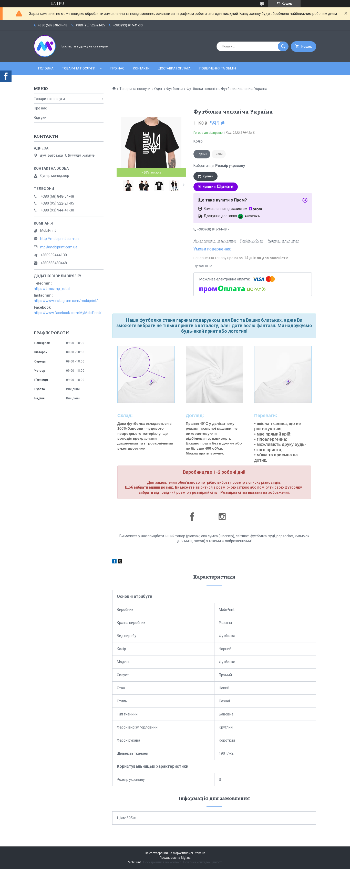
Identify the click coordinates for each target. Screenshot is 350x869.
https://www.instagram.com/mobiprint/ (66, 301)
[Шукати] (283, 46)
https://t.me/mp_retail (52, 289)
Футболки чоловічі (202, 89)
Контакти (141, 68)
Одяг (158, 89)
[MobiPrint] (45, 56)
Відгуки (40, 118)
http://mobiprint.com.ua (59, 239)
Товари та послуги (78, 68)
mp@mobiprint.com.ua (58, 247)
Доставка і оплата (174, 68)
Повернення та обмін (217, 68)
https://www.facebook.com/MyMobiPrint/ (67, 313)
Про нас (117, 68)
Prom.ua (199, 853)
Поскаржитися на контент (162, 862)
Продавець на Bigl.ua (175, 858)
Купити (208, 176)
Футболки (174, 89)
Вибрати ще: (219, 166)
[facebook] (114, 562)
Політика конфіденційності (202, 862)
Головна (46, 68)
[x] (120, 562)
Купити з (209, 187)
